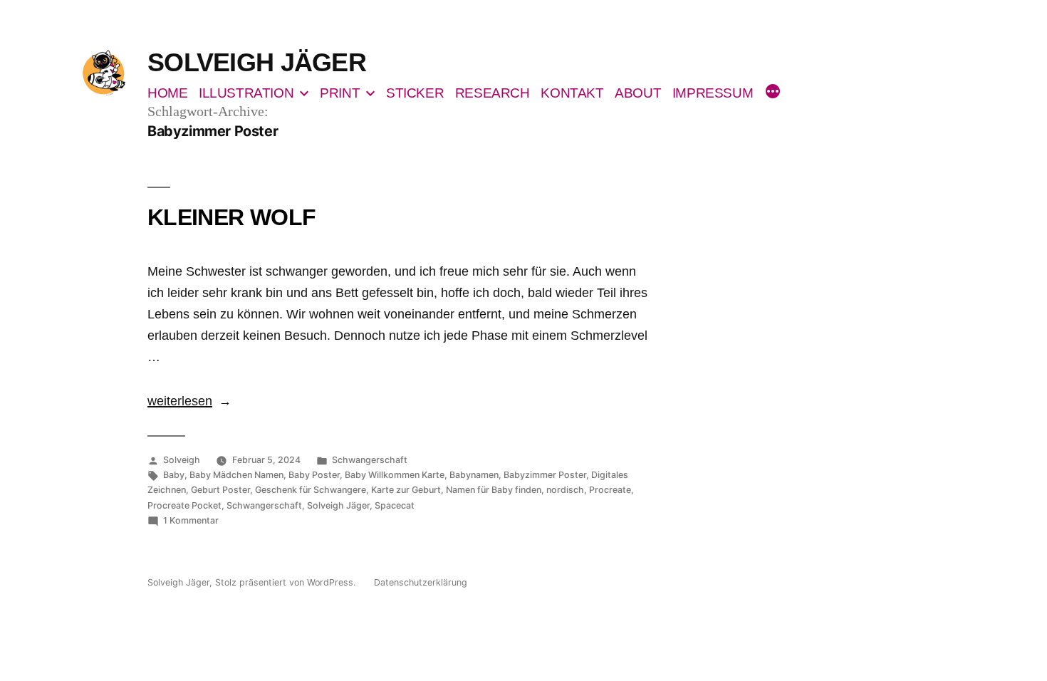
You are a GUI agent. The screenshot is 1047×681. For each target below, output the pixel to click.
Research (492, 92)
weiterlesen (179, 401)
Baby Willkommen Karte (394, 474)
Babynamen (474, 474)
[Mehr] (772, 93)
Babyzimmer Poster (545, 474)
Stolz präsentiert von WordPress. (286, 582)
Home (167, 92)
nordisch (565, 489)
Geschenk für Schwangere (310, 489)
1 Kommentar (191, 520)
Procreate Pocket (184, 505)
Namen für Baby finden (493, 489)
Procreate (610, 489)
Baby (173, 474)
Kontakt (572, 92)
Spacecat (395, 505)
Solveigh (181, 459)
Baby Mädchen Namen (236, 474)
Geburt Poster (220, 489)
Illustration (246, 92)
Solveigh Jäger (256, 62)
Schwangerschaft (369, 459)
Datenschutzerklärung (420, 582)
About (638, 92)
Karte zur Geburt (406, 489)
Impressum (712, 92)
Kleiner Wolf (231, 217)
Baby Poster (314, 474)
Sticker (415, 92)
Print (340, 92)
